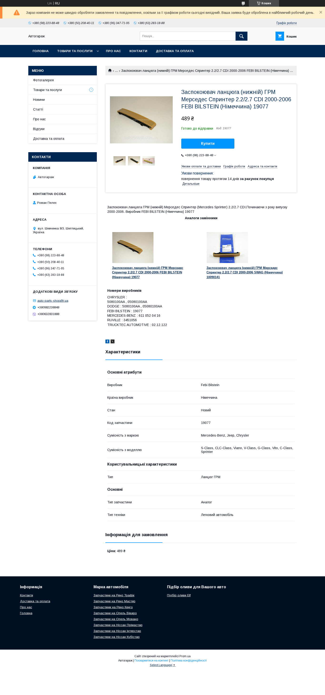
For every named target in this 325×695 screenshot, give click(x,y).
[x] (112, 342)
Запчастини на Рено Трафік (114, 595)
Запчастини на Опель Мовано (116, 619)
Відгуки (38, 129)
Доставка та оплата (175, 51)
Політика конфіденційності (189, 660)
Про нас (113, 51)
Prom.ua (185, 656)
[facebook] (107, 342)
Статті (38, 109)
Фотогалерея (43, 80)
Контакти (138, 51)
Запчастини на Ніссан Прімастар (118, 625)
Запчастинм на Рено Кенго (113, 607)
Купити (208, 143)
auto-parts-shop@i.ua (52, 300)
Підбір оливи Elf (179, 595)
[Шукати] (241, 36)
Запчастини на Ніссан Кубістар (117, 637)
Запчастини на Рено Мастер (114, 601)
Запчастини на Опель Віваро (115, 613)
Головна (41, 51)
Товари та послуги (75, 51)
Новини (39, 100)
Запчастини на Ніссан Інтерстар (117, 631)
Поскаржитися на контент (151, 660)
